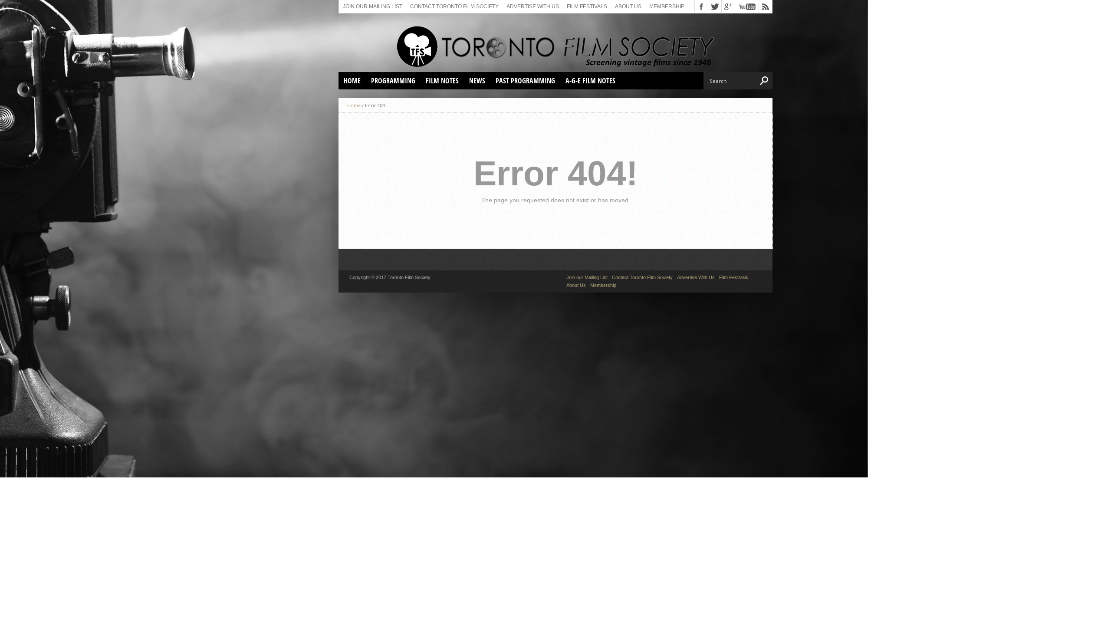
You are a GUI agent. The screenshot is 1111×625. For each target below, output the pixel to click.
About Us (628, 6)
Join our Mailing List (372, 6)
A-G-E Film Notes (590, 81)
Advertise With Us (532, 6)
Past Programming (525, 81)
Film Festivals (587, 6)
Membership (666, 6)
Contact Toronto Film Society (454, 6)
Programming (393, 81)
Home (352, 81)
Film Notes (442, 81)
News (477, 81)
